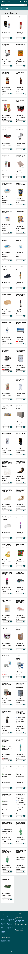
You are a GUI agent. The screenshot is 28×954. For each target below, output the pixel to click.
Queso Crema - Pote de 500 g (7, 184)
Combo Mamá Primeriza (5, 656)
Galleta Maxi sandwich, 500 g (19, 17)
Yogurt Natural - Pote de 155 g (19, 239)
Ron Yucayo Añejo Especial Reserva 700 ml (20, 268)
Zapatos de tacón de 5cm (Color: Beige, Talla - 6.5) (20, 490)
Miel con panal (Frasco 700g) (5, 73)
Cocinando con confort (5, 45)
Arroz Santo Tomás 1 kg (7, 378)
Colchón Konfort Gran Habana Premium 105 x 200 (20, 712)
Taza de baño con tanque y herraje (20, 128)
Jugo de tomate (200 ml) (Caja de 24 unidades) (21, 851)
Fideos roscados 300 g (20, 45)
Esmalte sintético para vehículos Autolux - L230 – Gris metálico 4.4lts (21, 685)
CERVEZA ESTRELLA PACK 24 (7, 128)
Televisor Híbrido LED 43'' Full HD (21, 323)
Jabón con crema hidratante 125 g (6, 878)
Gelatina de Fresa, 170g (20, 545)
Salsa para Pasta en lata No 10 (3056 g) (6, 795)
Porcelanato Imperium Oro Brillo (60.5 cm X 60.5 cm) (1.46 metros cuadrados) (7, 464)
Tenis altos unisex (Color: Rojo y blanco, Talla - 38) (7, 490)
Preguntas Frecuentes (5, 941)
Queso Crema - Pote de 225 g (7, 239)
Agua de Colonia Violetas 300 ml (19, 517)
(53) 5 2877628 (20, 920)
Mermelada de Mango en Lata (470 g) (20, 185)
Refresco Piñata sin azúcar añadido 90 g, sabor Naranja (7, 546)
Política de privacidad (5, 940)
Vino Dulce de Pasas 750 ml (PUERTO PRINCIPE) (20, 296)
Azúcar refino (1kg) (6, 433)
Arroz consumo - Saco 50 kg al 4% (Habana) (20, 379)
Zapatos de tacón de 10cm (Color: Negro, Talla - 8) (20, 462)
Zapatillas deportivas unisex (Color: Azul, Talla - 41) (7, 268)
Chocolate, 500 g (20, 211)
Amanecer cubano (6, 16)
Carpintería (9, 930)
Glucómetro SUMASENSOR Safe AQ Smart (6, 685)
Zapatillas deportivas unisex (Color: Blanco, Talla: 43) (7, 518)
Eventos (2, 916)
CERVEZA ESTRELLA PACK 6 (20, 100)
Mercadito (3, 919)
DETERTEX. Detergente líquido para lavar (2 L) (6, 851)
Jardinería (3, 933)
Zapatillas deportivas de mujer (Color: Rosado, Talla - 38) (21, 601)
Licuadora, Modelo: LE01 (6, 712)
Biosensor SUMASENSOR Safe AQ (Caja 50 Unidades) (20, 657)
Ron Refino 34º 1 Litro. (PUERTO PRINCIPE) (6, 740)
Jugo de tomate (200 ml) (7, 767)
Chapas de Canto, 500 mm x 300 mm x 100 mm (21, 407)
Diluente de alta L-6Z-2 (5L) (20, 628)
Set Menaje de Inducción (5, 350)
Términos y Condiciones (6, 943)
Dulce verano (5, 100)
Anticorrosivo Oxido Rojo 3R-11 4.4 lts (20, 350)
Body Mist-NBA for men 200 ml (20, 739)
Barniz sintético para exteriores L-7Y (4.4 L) (7, 824)
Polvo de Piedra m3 (6, 294)
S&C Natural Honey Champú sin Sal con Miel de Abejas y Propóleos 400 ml (20, 796)
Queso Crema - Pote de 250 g (7, 212)
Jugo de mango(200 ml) (20, 767)
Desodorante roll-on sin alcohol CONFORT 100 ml (7, 573)
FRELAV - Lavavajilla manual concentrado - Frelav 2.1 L (20, 824)
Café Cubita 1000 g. (20, 433)
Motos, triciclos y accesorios (3, 931)
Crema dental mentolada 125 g (20, 573)
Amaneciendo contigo (5, 156)
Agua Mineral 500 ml (7, 322)
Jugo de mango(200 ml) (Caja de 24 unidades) (7, 407)
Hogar (2, 922)
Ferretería (9, 922)
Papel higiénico (5, 628)
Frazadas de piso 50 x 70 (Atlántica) (20, 156)
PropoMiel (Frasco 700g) (6, 601)
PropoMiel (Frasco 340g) (20, 73)
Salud (2, 927)
